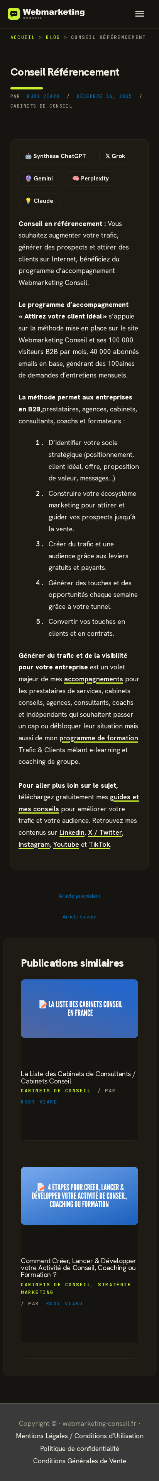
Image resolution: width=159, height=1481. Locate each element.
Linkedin (72, 832)
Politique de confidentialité (79, 1448)
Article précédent (80, 895)
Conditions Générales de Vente (79, 1460)
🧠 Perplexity (90, 178)
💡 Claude (39, 201)
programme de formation (98, 737)
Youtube (66, 844)
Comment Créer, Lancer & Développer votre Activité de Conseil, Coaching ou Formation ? (78, 1267)
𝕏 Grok (115, 156)
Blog (53, 37)
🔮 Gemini (39, 178)
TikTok (99, 844)
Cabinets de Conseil (41, 106)
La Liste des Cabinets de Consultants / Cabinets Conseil (78, 1077)
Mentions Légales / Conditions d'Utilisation (80, 1435)
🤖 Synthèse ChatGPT (55, 156)
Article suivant (80, 916)
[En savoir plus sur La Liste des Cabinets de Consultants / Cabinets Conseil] (79, 1008)
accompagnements (93, 678)
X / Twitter (105, 832)
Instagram (34, 844)
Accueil (23, 37)
